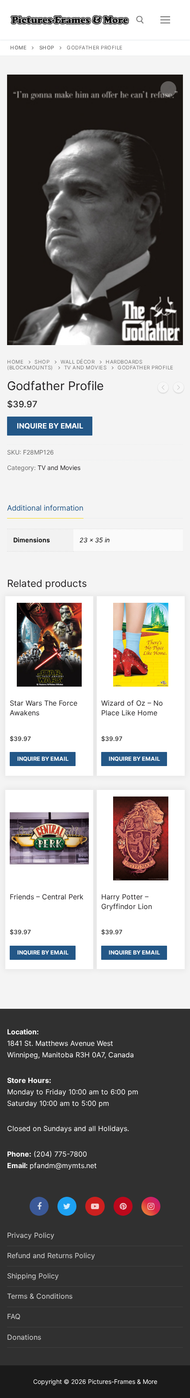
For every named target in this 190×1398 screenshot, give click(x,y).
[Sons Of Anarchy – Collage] (163, 389)
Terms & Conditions (39, 1296)
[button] (168, 89)
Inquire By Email (50, 425)
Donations (24, 1337)
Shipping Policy (33, 1275)
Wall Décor (78, 362)
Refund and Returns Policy (51, 1255)
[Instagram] (150, 1206)
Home (18, 48)
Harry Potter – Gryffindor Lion (126, 901)
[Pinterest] (123, 1206)
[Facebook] (39, 1206)
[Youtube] (94, 1206)
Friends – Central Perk (47, 896)
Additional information (45, 508)
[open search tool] (140, 20)
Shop (46, 48)
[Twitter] (66, 1206)
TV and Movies (85, 368)
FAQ (13, 1316)
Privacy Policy (30, 1235)
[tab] (45, 509)
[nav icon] (165, 20)
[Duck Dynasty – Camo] (178, 389)
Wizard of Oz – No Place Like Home (132, 708)
